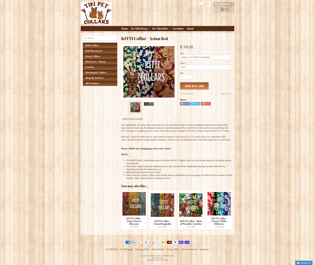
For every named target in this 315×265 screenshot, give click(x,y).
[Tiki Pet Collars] (96, 13)
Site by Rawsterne (157, 258)
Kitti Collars (92, 45)
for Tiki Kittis (161, 29)
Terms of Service (189, 249)
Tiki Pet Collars (156, 256)
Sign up (206, 3)
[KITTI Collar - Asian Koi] (135, 107)
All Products (92, 83)
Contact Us (305, 263)
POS (148, 260)
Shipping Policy (142, 249)
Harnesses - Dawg (95, 61)
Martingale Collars (95, 72)
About (190, 28)
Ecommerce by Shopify (160, 260)
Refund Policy (158, 249)
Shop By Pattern (94, 77)
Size (182, 53)
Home (124, 28)
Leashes (89, 67)
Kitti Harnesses (93, 50)
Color (182, 63)
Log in (197, 3)
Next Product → (226, 94)
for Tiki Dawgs (141, 29)
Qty (181, 73)
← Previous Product (186, 94)
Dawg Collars (92, 56)
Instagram (204, 249)
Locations (178, 28)
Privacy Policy (173, 249)
